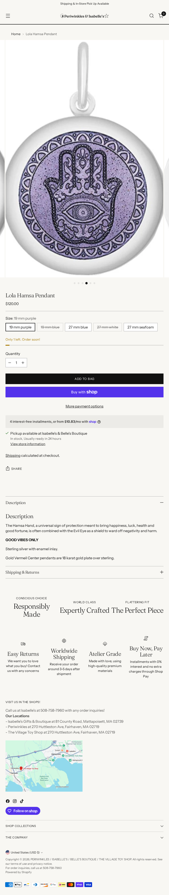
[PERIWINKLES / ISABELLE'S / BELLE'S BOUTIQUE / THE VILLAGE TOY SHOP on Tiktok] (22, 802)
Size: (21, 318)
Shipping (13, 455)
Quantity (13, 353)
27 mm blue (78, 327)
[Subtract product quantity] (10, 362)
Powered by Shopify (19, 872)
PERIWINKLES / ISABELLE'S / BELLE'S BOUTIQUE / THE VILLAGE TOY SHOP (81, 859)
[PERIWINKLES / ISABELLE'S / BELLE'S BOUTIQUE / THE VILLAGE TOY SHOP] (84, 15)
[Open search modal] (151, 15)
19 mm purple (20, 327)
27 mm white (107, 327)
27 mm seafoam (140, 327)
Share (16, 468)
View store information (27, 444)
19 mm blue (50, 327)
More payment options (84, 406)
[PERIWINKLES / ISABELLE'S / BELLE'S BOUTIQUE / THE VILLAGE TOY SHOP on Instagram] (15, 802)
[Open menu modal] (7, 15)
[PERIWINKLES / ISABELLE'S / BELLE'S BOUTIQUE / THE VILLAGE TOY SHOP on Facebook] (8, 802)
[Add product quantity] (23, 362)
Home (15, 34)
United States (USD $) (25, 852)
